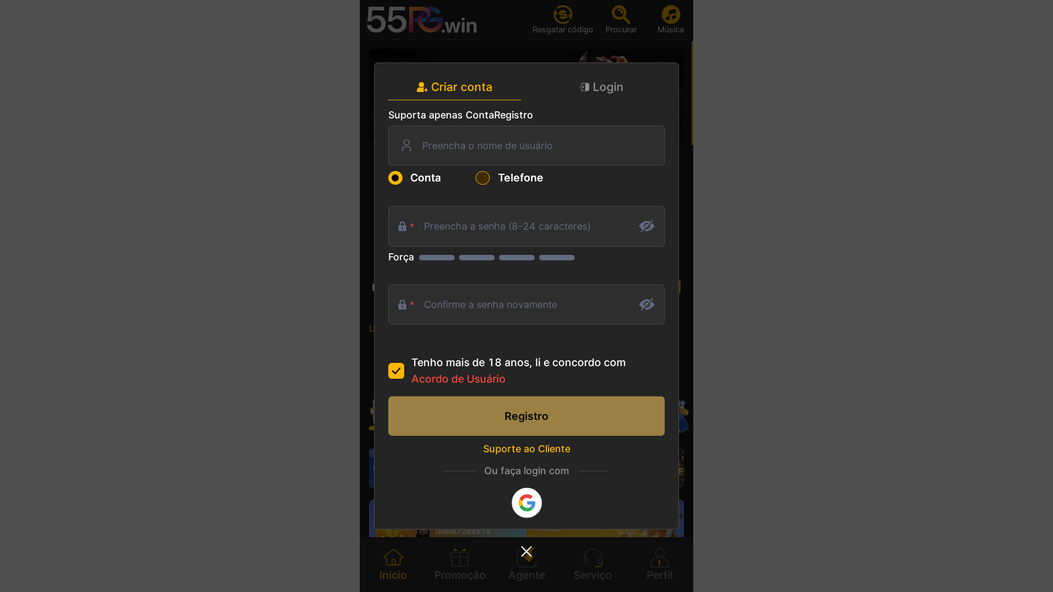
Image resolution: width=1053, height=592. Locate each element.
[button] (526, 552)
